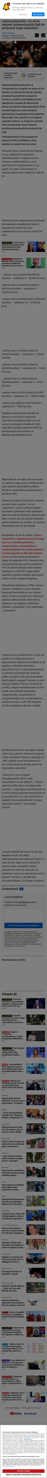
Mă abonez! (38, 14)
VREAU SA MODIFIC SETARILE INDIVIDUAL (23, 1474)
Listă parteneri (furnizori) (8, 1466)
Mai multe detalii (27, 1439)
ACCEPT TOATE (23, 1471)
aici (12, 1448)
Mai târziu (23, 14)
